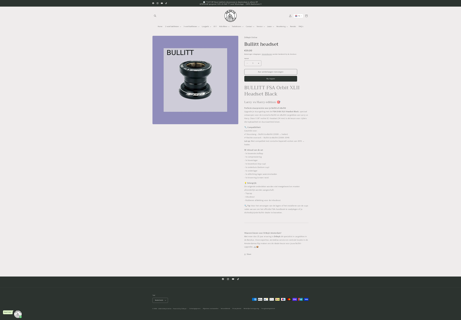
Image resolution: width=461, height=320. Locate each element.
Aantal (246, 58)
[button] (155, 15)
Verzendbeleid (225, 308)
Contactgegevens (195, 308)
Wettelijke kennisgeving (251, 308)
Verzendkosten (267, 54)
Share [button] (249, 254)
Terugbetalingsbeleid (268, 308)
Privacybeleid (236, 308)
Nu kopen (271, 79)
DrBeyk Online (167, 308)
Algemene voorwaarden (210, 308)
